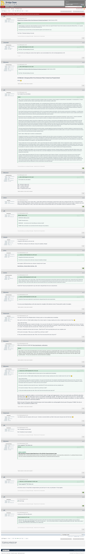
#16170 (83, 272)
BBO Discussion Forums (5, 8)
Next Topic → (82, 536)
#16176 (83, 425)
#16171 (83, 292)
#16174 (83, 366)
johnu (4, 250)
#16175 (83, 413)
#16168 (83, 237)
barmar (5, 272)
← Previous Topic (70, 536)
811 (22, 10)
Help (83, 4)
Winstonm (5, 62)
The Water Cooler (18, 8)
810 (20, 10)
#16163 (83, 62)
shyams (5, 237)
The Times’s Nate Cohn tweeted (29, 521)
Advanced (85, 6)
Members (7, 6)
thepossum (6, 313)
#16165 (83, 172)
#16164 (83, 90)
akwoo (5, 197)
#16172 (83, 313)
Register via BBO (70, 4)
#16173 (83, 341)
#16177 (83, 441)
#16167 (83, 211)
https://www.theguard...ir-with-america (40, 345)
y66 (4, 16)
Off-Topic (12, 8)
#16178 (83, 477)
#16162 (83, 42)
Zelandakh (6, 42)
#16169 (83, 250)
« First (9, 10)
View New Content (79, 8)
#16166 (83, 197)
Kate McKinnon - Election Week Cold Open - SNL (27, 266)
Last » (27, 10)
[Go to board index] (9, 3)
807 (13, 10)
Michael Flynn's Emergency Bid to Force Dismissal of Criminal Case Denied (32, 20)
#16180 (83, 510)
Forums (2, 6)
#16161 (83, 16)
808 (15, 10)
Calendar (12, 6)
